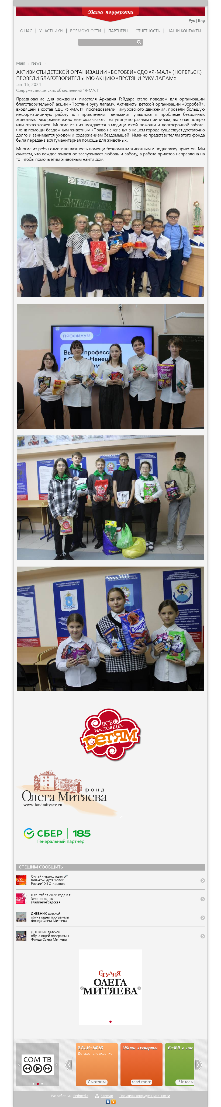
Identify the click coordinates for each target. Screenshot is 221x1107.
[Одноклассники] (113, 1102)
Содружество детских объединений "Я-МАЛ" (57, 91)
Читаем (141, 1082)
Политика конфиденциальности (144, 1096)
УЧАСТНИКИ (51, 31)
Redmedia (80, 1096)
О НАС (26, 31)
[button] (82, 988)
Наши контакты (184, 31)
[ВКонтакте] (108, 1102)
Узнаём (186, 1082)
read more (96, 1082)
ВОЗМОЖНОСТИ (85, 31)
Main (20, 63)
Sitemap (107, 1096)
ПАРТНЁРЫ (118, 31)
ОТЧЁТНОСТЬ (148, 31)
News (36, 63)
